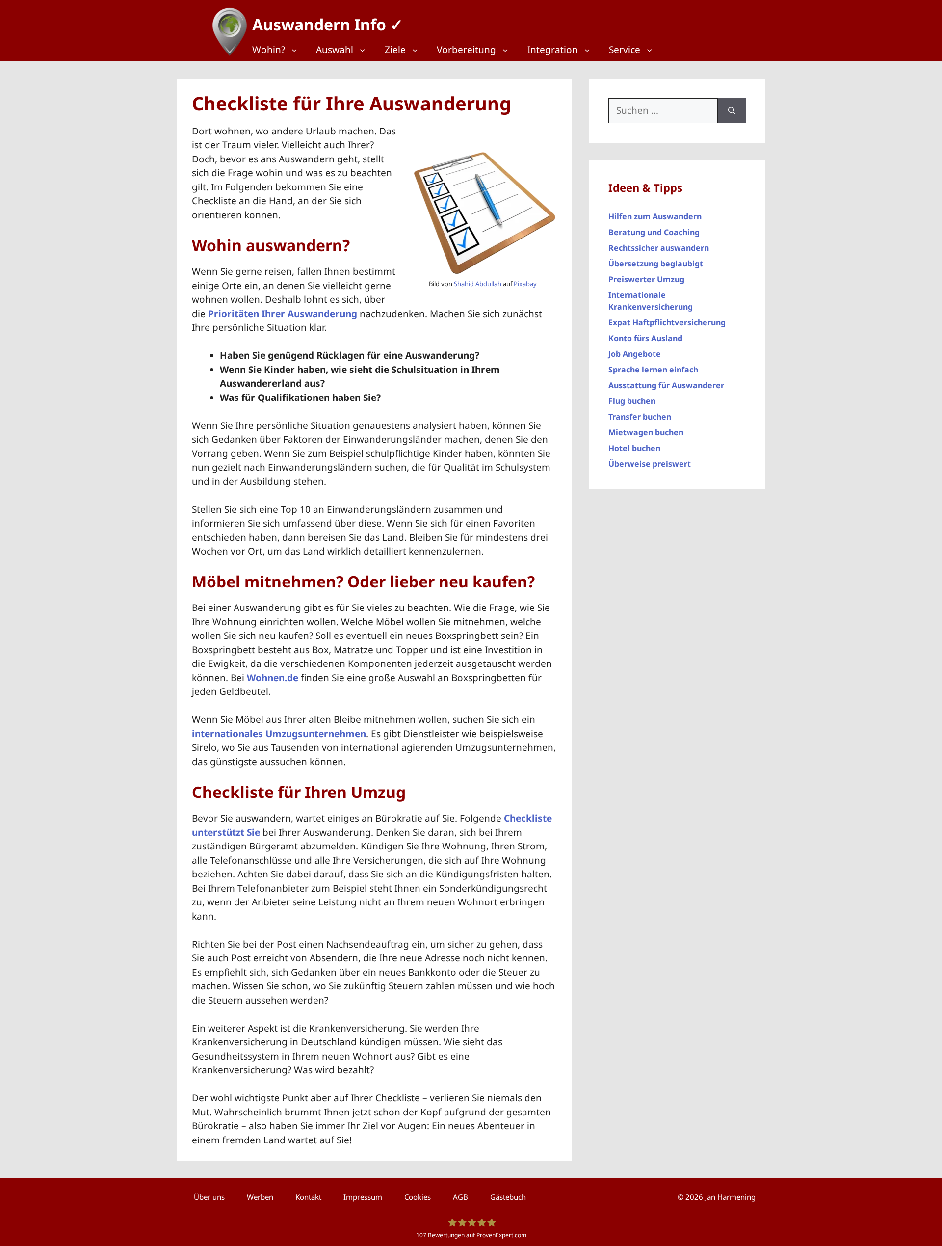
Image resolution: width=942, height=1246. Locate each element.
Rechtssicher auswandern (658, 247)
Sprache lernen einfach (653, 369)
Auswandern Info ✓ (327, 24)
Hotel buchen (634, 448)
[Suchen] (732, 110)
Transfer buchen (639, 416)
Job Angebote (634, 353)
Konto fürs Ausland (645, 338)
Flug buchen (631, 401)
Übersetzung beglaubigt (655, 263)
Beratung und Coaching (654, 232)
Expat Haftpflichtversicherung (667, 322)
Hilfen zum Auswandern (655, 216)
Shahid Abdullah (477, 283)
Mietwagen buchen (645, 432)
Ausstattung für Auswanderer (666, 385)
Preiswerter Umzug (646, 279)
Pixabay (525, 283)
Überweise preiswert (649, 463)
